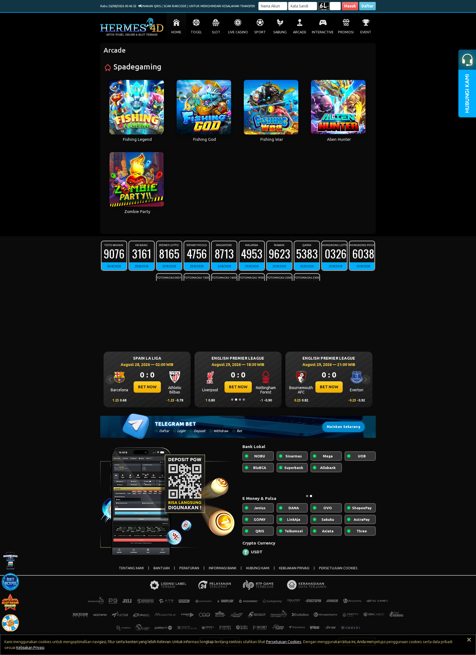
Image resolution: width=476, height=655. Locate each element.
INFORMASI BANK (222, 568)
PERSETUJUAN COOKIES (338, 568)
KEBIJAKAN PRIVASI (294, 568)
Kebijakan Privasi (30, 647)
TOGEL (196, 32)
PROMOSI (346, 32)
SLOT (216, 32)
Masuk (350, 6)
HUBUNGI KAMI (257, 568)
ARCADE (299, 32)
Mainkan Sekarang (343, 426)
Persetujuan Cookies (283, 642)
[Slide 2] (236, 399)
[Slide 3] (240, 399)
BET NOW (144, 387)
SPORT (260, 32)
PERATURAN (189, 568)
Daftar (367, 6)
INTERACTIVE (323, 32)
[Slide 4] (244, 399)
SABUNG (280, 32)
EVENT (365, 32)
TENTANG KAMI (131, 568)
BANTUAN (161, 568)
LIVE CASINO (238, 32)
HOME (176, 32)
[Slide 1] (232, 399)
